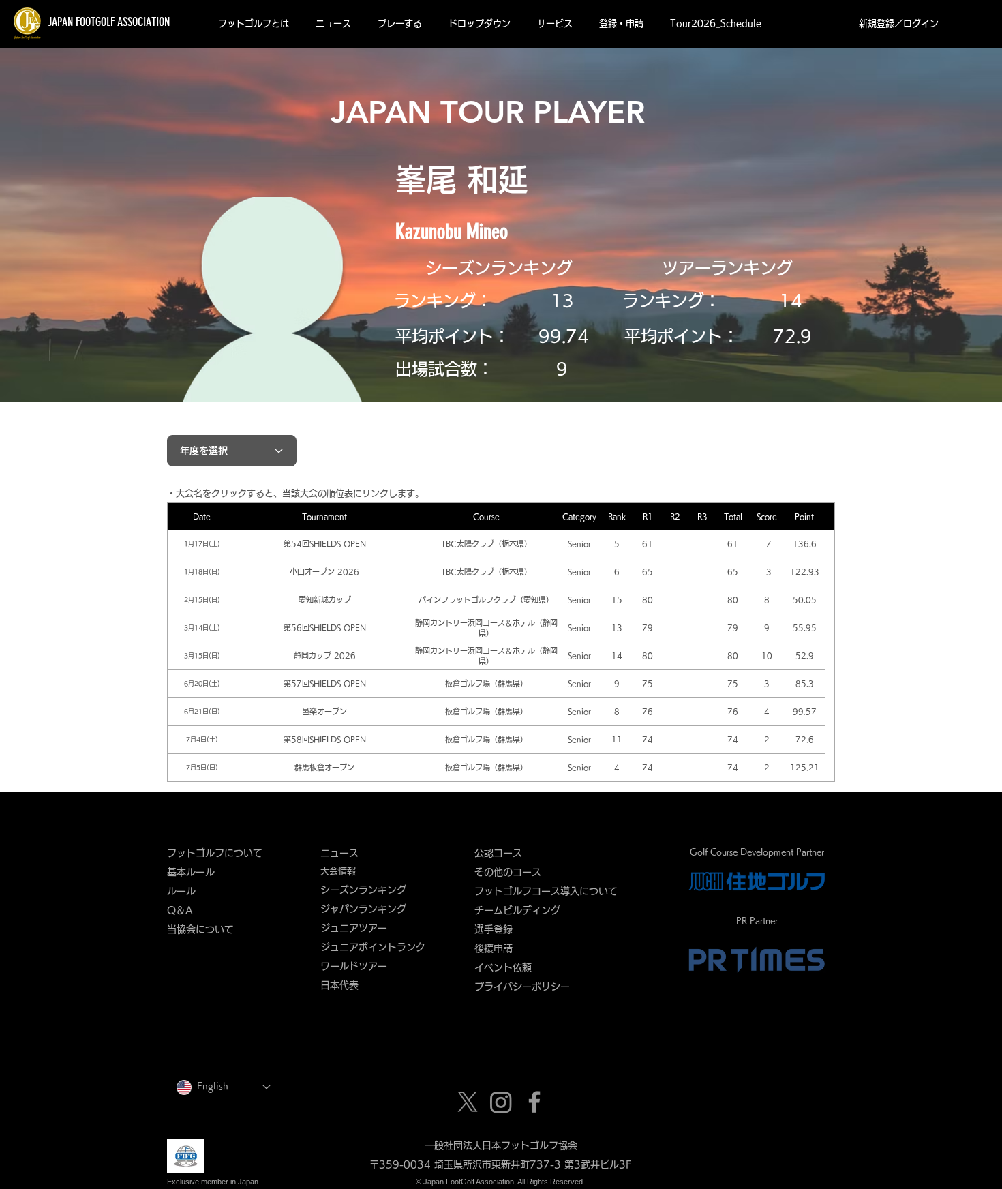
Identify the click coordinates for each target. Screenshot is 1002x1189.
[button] (253, 24)
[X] (467, 1101)
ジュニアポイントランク (372, 947)
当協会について (205, 929)
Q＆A (180, 910)
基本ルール (191, 872)
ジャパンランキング (363, 909)
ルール (181, 891)
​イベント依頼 (503, 967)
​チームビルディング (517, 910)
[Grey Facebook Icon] (534, 1101)
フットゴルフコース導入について (551, 891)
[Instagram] (501, 1101)
